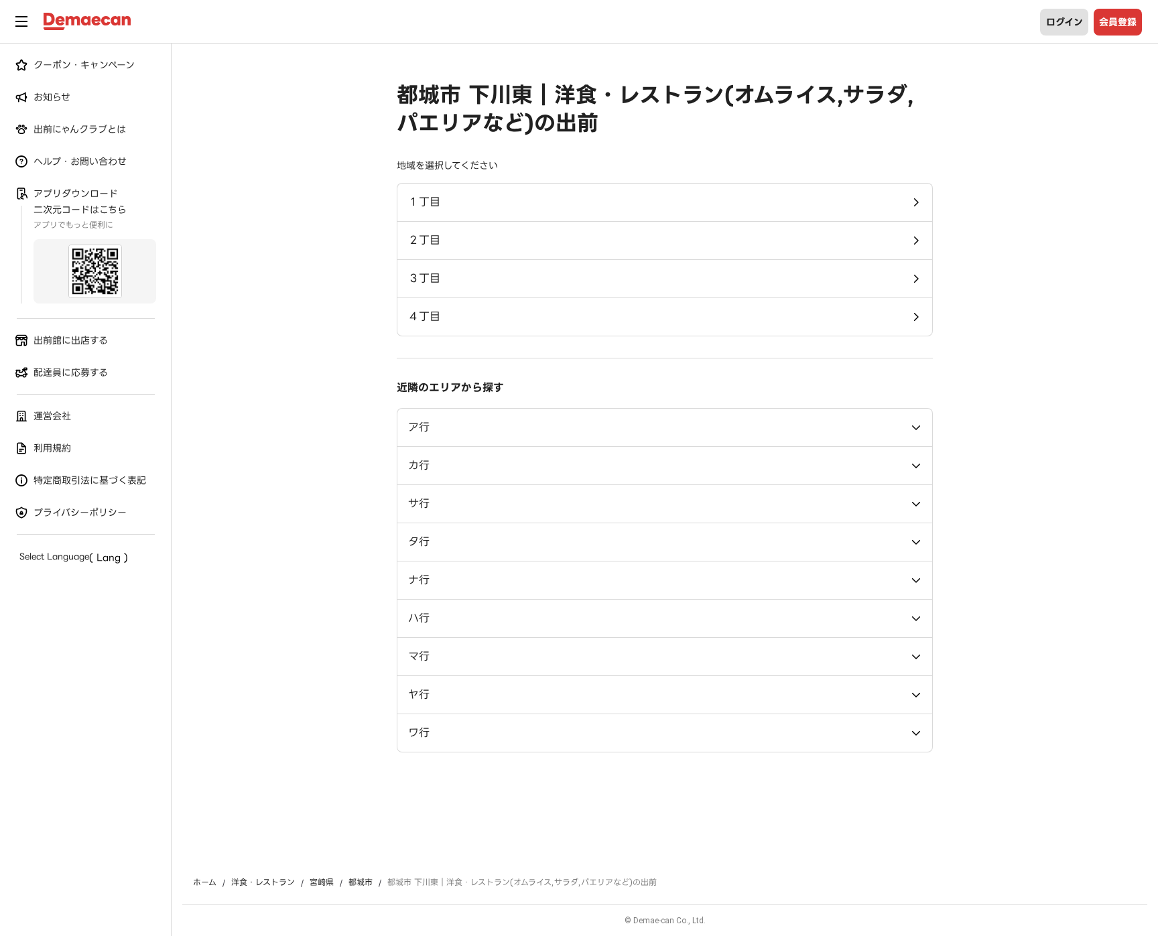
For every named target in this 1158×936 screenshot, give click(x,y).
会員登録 (1118, 22)
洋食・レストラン (263, 882)
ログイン (1064, 22)
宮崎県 (322, 882)
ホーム (204, 882)
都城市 (360, 882)
